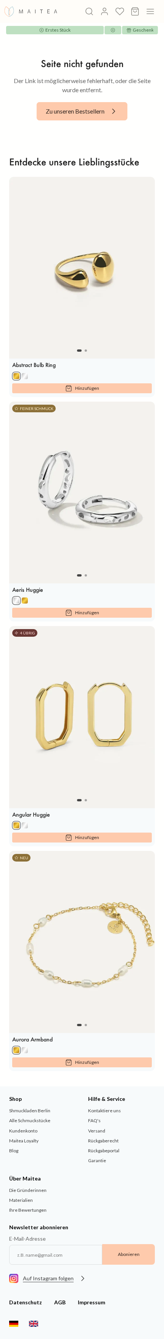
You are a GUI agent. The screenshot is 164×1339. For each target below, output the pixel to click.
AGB (60, 1302)
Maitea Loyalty (24, 1141)
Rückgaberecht (103, 1141)
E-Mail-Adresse (27, 1238)
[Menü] (150, 11)
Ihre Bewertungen (28, 1210)
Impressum (91, 1302)
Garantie (97, 1160)
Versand (96, 1130)
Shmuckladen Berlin (29, 1110)
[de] (13, 1324)
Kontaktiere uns (104, 1110)
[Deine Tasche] (135, 11)
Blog (13, 1150)
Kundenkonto (23, 1130)
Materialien (21, 1200)
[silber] (25, 376)
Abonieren (129, 1254)
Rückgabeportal (103, 1150)
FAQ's (94, 1120)
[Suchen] (89, 11)
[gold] (16, 376)
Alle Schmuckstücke (29, 1120)
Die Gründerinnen (28, 1190)
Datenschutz (25, 1302)
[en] (33, 1324)
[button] (79, 350)
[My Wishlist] (119, 11)
